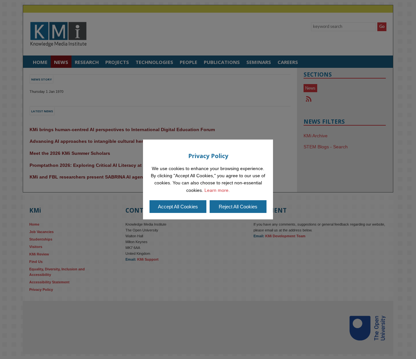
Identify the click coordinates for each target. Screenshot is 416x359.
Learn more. (217, 190)
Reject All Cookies (238, 206)
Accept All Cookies (178, 206)
